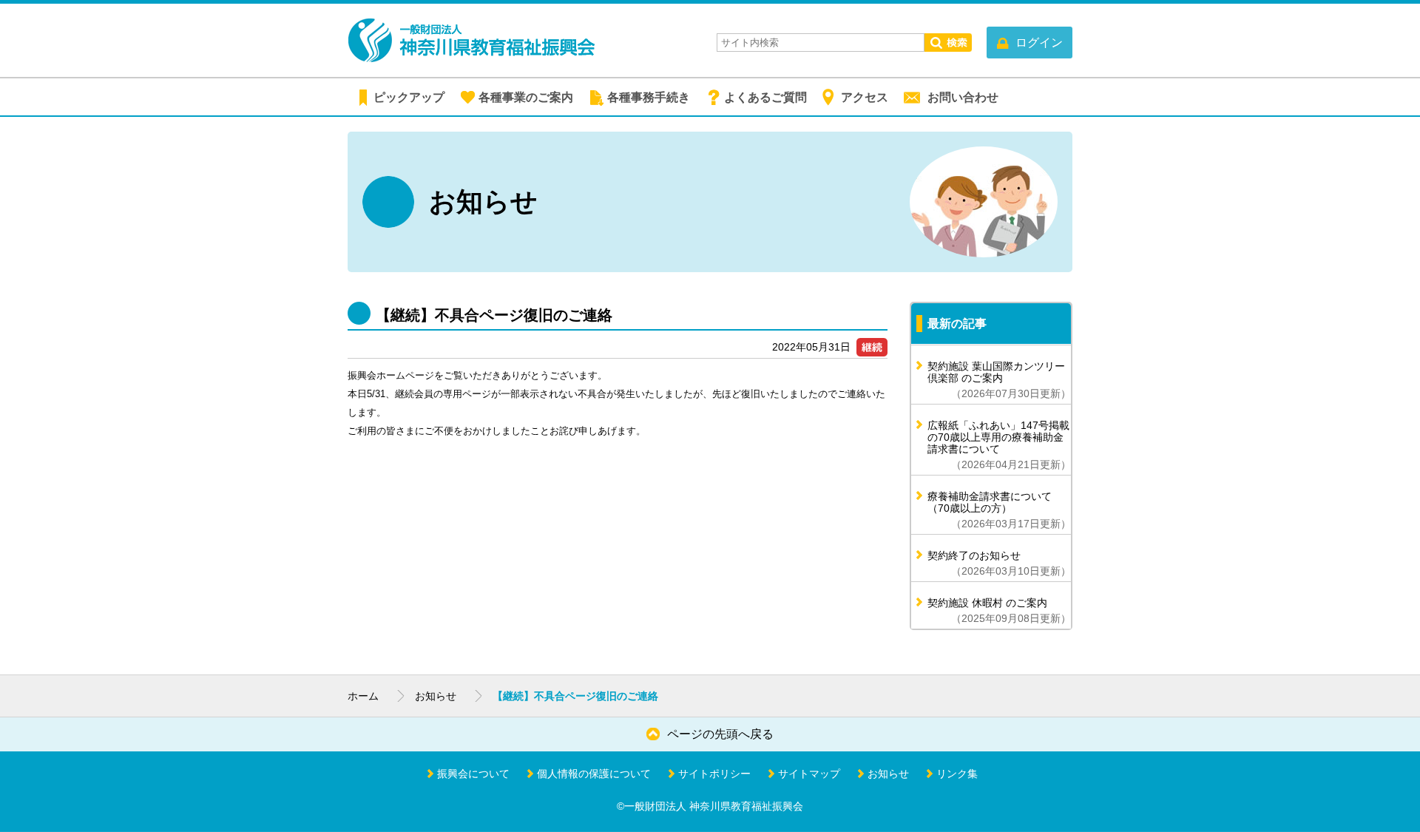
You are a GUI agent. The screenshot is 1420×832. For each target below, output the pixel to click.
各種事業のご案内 (526, 97)
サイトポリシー (714, 773)
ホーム (363, 696)
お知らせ (435, 696)
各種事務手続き (648, 97)
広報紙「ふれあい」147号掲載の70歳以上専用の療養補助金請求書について (999, 444)
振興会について (473, 773)
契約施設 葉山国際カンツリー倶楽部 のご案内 (999, 379)
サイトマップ (809, 773)
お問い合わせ (962, 97)
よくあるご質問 (765, 97)
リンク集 (957, 773)
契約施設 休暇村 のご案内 (999, 610)
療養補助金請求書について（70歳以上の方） (999, 510)
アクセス (864, 97)
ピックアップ (408, 97)
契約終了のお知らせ (999, 563)
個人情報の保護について (594, 773)
